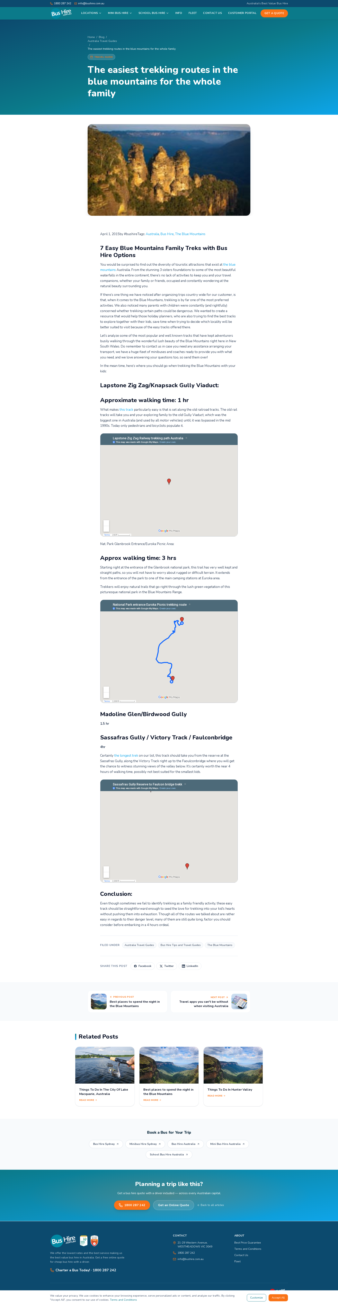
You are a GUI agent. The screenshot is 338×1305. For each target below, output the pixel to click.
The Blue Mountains (190, 234)
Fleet (193, 13)
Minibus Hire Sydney (143, 1144)
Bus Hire (167, 234)
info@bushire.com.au (191, 1259)
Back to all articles (212, 1205)
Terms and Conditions (247, 1249)
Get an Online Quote (173, 1205)
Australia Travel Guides (102, 41)
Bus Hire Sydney (104, 1144)
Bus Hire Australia (183, 1144)
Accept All (278, 1298)
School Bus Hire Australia (167, 1154)
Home (91, 37)
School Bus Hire (151, 13)
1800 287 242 (134, 1205)
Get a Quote (274, 13)
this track (126, 409)
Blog (101, 37)
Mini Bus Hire (118, 13)
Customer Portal (242, 13)
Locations (89, 13)
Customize (256, 1298)
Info (178, 13)
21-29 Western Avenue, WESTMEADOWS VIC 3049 (195, 1244)
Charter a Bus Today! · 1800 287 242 (86, 1270)
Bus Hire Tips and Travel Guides (181, 945)
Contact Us (212, 13)
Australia (152, 234)
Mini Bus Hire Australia (225, 1144)
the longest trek (126, 755)
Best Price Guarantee (247, 1243)
